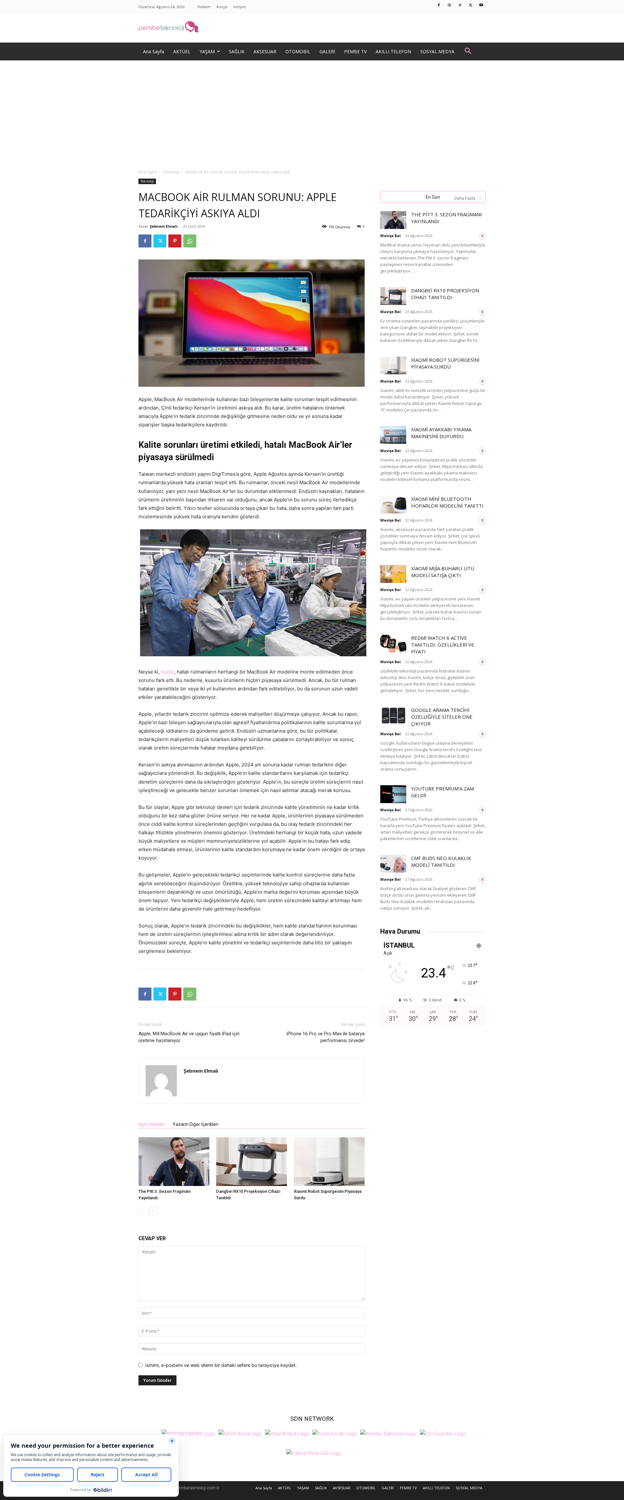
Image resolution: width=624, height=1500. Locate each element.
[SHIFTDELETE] (188, 1433)
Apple (167, 672)
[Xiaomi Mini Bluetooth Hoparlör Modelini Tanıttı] (393, 504)
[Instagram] (449, 5)
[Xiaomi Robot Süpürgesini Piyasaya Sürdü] (329, 1161)
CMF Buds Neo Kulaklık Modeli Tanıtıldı (441, 861)
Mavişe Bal (390, 235)
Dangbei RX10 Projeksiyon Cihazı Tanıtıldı (445, 293)
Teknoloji (170, 172)
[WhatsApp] (189, 240)
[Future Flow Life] (313, 1452)
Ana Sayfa (147, 172)
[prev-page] (142, 1211)
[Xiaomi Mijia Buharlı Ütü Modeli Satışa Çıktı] (393, 574)
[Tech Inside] (334, 1433)
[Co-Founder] (443, 1433)
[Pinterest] (174, 240)
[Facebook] (439, 5)
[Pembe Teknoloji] (388, 1433)
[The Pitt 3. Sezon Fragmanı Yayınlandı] (173, 1161)
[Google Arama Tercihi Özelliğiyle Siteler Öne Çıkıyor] (393, 716)
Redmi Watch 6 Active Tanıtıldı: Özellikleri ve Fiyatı (442, 645)
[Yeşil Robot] (287, 1433)
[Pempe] (312, 28)
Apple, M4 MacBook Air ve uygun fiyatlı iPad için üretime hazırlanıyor (189, 1037)
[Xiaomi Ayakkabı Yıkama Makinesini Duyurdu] (393, 435)
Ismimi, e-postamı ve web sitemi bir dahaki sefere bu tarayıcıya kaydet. (221, 1365)
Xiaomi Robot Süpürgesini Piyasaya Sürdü (445, 363)
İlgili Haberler (151, 1124)
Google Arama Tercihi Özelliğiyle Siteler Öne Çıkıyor (442, 717)
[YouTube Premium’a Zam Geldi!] (393, 794)
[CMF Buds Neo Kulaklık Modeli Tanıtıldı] (393, 864)
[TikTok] (460, 5)
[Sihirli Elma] (240, 1433)
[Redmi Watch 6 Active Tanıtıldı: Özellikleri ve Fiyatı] (393, 643)
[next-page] (153, 1211)
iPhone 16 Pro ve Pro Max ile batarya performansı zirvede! (326, 1037)
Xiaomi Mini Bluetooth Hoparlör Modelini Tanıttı (447, 502)
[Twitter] (470, 5)
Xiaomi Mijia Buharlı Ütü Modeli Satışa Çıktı (442, 571)
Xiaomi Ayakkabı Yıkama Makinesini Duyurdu (441, 432)
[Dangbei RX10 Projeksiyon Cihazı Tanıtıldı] (251, 1161)
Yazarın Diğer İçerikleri (195, 1124)
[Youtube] (481, 5)
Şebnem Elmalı (164, 226)
